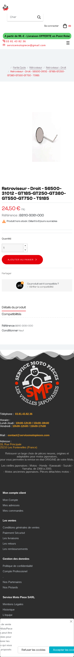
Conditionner (10, 330)
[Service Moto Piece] (37, 405)
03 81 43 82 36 (16, 41)
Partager (16, 273)
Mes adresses (11, 505)
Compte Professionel (15, 571)
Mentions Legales (13, 604)
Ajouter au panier (21, 259)
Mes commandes (13, 510)
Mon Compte (10, 499)
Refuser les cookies (33, 649)
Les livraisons (11, 538)
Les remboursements (15, 548)
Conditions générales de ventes (21, 527)
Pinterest (27, 273)
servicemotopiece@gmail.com (26, 45)
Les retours (9, 543)
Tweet (21, 273)
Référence (8, 325)
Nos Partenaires (12, 582)
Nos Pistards (10, 587)
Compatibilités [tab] (11, 314)
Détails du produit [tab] (14, 307)
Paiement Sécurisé (14, 532)
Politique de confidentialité (18, 565)
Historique (9, 609)
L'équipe (7, 614)
